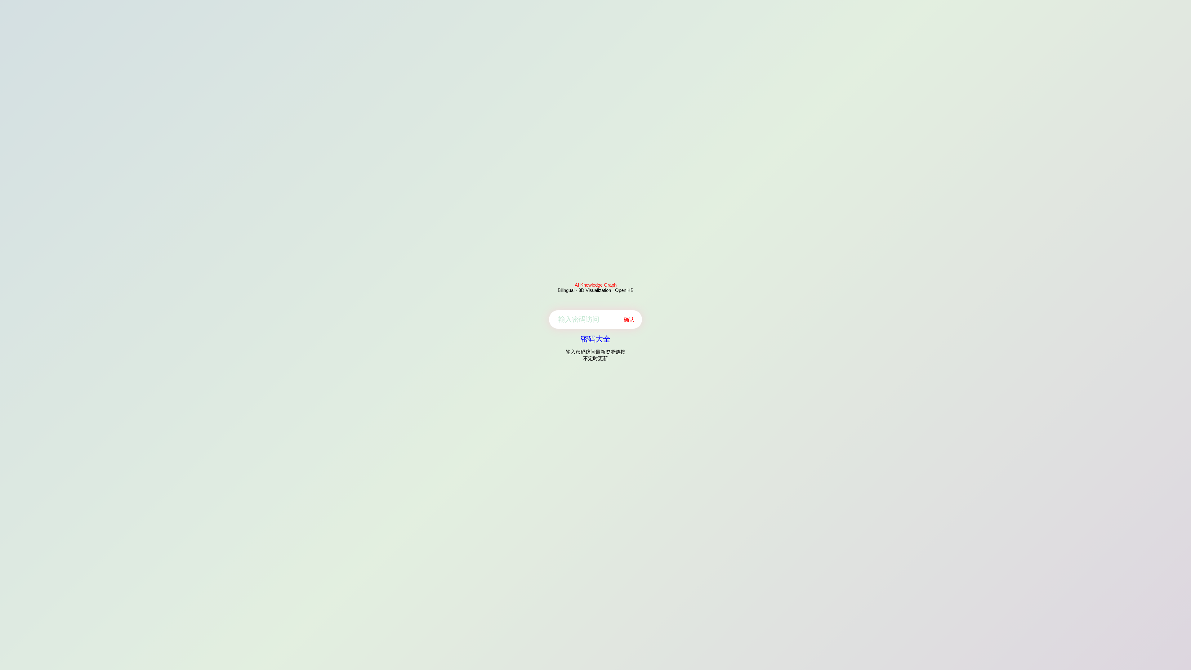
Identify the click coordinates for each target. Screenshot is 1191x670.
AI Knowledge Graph (596, 285)
